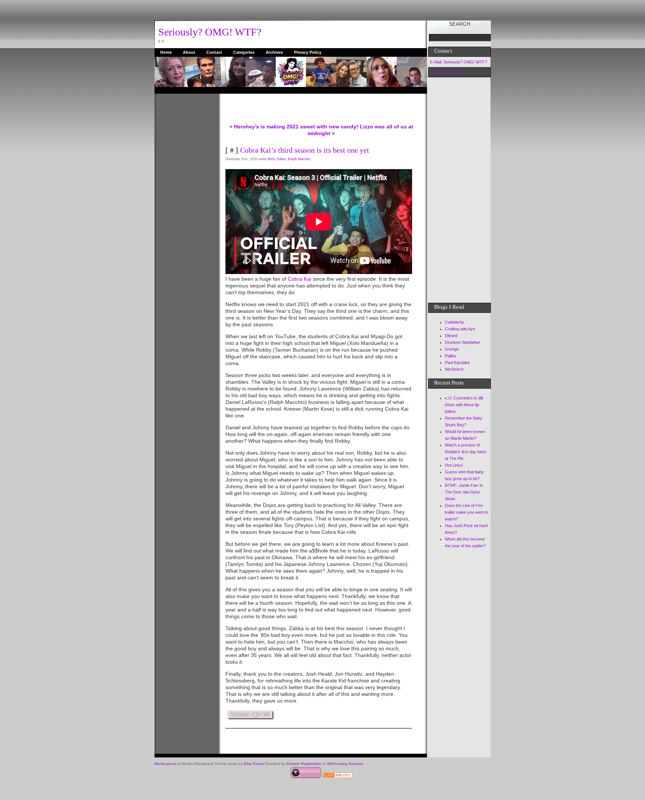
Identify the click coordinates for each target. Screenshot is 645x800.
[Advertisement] (184, 206)
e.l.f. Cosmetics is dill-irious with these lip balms (464, 405)
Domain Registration (304, 764)
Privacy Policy (307, 52)
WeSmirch (454, 369)
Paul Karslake (457, 362)
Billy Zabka (277, 159)
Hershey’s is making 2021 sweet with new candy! (296, 127)
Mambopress (166, 764)
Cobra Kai (300, 279)
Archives (274, 52)
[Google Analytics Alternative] (337, 776)
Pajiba (450, 356)
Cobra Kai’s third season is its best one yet (304, 150)
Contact (214, 52)
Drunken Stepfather (462, 342)
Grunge (452, 349)
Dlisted (451, 335)
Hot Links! (454, 465)
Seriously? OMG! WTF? (209, 32)
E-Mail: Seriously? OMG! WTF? (458, 62)
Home (166, 52)
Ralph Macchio (299, 159)
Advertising (447, 71)
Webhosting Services (345, 764)
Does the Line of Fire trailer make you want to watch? (466, 512)
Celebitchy (454, 322)
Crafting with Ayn (460, 329)
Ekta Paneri (254, 764)
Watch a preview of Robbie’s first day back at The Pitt (465, 452)
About (189, 52)
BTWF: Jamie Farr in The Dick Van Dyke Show (464, 492)
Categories (244, 52)
